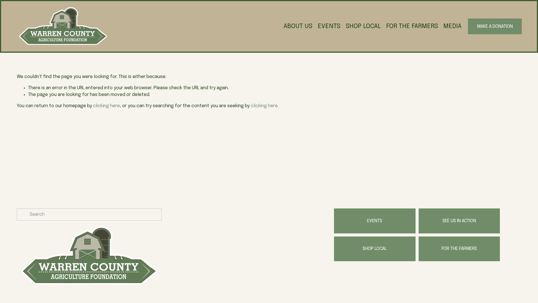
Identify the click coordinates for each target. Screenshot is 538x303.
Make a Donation (495, 26)
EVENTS (329, 26)
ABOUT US (298, 26)
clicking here (106, 106)
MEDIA (452, 26)
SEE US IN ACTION (459, 221)
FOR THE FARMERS (412, 26)
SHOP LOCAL (363, 26)
